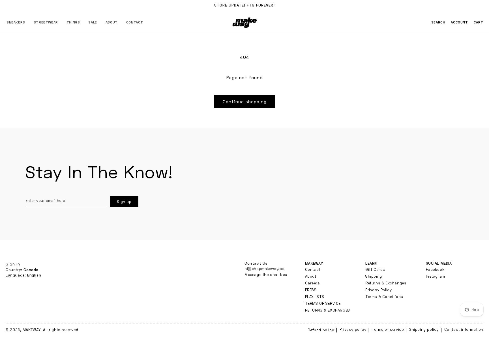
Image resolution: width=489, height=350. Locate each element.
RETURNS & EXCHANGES (327, 310)
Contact (313, 269)
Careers (312, 283)
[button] (15, 22)
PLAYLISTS (314, 296)
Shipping (373, 276)
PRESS (311, 290)
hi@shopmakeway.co (264, 268)
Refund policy (321, 330)
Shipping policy (424, 329)
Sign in (13, 264)
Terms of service (388, 329)
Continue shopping (245, 101)
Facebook (435, 269)
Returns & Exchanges (385, 283)
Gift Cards (375, 269)
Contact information (463, 329)
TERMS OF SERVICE (323, 303)
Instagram (435, 276)
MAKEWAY (32, 329)
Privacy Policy (378, 290)
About (310, 276)
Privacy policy (353, 329)
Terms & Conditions (384, 296)
